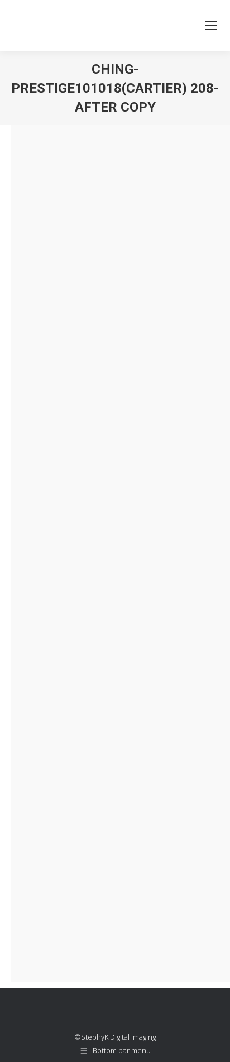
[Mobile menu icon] (211, 25)
